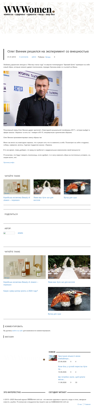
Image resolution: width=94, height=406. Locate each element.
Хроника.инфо (8, 162)
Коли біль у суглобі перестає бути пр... (72, 367)
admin (34, 57)
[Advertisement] (50, 29)
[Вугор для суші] (77, 186)
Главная (87, 404)
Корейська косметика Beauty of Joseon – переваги (16, 198)
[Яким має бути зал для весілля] (47, 186)
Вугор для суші (70, 197)
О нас (80, 404)
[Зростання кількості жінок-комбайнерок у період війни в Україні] (53, 358)
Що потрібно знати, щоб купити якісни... (71, 378)
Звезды (48, 57)
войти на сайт (17, 330)
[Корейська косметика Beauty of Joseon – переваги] (16, 186)
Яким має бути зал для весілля (43, 198)
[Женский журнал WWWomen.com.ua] (29, 11)
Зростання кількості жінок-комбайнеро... (69, 357)
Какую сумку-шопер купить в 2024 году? (20, 290)
